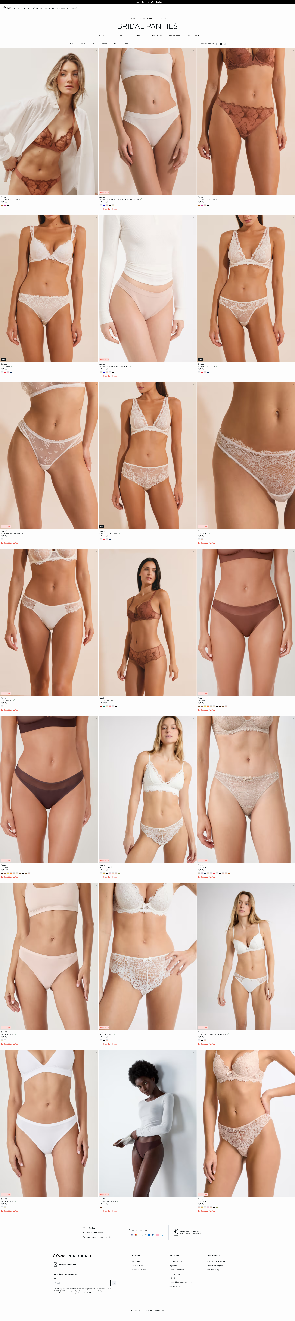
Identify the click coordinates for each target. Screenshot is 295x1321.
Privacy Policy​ (174, 1274)
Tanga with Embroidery (12, 533)
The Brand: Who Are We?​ (216, 1261)
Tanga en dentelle (207, 366)
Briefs (138, 35)
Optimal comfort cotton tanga (114, 366)
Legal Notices (174, 1266)
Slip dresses (174, 35)
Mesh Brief (6, 867)
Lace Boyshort (106, 1034)
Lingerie (142, 19)
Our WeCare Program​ (215, 1266)
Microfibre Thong (108, 1201)
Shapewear (157, 35)
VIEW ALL (102, 35)
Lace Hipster (7, 700)
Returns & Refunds (139, 1270)
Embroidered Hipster (109, 700)
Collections (161, 19)
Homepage (133, 19)
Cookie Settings (175, 1286)
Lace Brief (6, 366)
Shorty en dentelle (109, 533)
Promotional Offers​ (176, 1261)
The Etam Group (213, 1270)
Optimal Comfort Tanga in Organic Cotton (119, 199)
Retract (172, 1278)
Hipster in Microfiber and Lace (212, 1034)
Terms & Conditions (176, 1270)
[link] (16, 8)
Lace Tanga (203, 533)
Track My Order (138, 1266)
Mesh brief (203, 700)
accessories (193, 35)
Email (55, 1278)
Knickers (150, 19)
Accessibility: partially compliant (181, 1282)
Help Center (136, 1261)
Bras (120, 35)
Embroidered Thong (10, 199)
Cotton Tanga (7, 1034)
